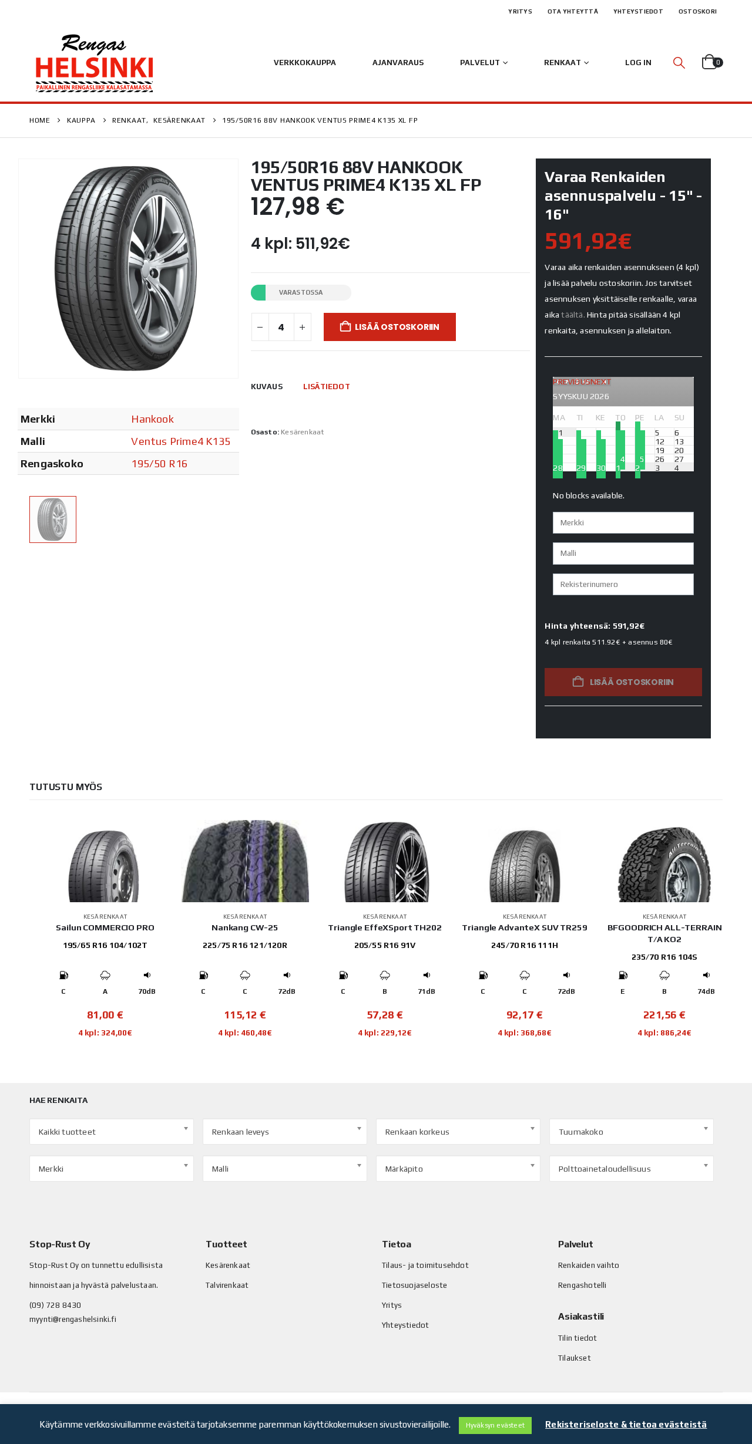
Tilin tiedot (577, 1338)
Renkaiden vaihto (588, 1265)
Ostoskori (698, 11)
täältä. (573, 314)
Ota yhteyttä (573, 11)
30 (601, 467)
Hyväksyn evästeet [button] (495, 1425)
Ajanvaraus (398, 62)
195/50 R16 (159, 463)
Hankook (152, 419)
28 (557, 467)
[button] (679, 62)
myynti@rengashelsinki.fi (72, 1319)
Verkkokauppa (305, 62)
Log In (638, 62)
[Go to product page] (105, 861)
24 (620, 458)
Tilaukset (574, 1358)
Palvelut (480, 62)
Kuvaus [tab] (267, 386)
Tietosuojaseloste (414, 1285)
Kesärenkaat (302, 432)
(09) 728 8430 (55, 1305)
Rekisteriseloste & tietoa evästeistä (626, 1424)
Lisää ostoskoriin (397, 327)
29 (581, 467)
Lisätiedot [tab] (326, 386)
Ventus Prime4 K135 (180, 441)
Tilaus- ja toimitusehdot (425, 1265)
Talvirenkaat (227, 1285)
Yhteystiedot (638, 11)
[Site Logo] (94, 62)
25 (639, 458)
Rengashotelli (582, 1285)
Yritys (520, 11)
